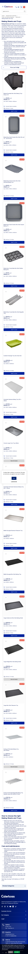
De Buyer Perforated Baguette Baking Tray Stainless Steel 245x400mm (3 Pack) (13, 793)
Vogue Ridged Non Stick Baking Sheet (12, 661)
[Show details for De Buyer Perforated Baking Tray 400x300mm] (14, 737)
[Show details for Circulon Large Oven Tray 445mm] (14, 431)
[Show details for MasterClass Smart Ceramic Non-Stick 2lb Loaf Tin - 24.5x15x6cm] (14, 125)
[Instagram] (5, 906)
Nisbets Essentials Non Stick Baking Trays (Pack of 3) (13, 94)
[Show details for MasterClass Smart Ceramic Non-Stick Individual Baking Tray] (14, 169)
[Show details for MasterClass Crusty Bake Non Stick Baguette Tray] (14, 300)
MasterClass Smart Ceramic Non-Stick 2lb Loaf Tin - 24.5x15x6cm (14, 138)
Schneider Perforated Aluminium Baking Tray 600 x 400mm (14, 487)
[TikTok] (16, 906)
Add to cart (14, 111)
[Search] (24, 11)
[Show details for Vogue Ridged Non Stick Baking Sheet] (14, 649)
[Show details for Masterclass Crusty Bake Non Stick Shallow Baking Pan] (14, 256)
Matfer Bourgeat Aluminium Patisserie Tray (13, 530)
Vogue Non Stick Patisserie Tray (11, 705)
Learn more (14, 481)
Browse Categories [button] (8, 886)
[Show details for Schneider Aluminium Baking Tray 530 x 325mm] (14, 387)
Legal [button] (2, 919)
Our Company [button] (5, 915)
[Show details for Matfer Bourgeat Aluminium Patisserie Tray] (14, 518)
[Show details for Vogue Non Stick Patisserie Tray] (14, 693)
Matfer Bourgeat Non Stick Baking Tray (12, 574)
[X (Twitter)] (7, 906)
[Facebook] (2, 906)
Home (3, 15)
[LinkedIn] (13, 906)
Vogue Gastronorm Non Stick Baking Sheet (13, 618)
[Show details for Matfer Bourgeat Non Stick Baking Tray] (14, 562)
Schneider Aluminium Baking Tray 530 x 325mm (12, 400)
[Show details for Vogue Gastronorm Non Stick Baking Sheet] (14, 606)
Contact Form (13, 935)
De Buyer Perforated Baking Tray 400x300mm (11, 749)
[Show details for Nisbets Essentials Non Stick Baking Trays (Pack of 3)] (14, 81)
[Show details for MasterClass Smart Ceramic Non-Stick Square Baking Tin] (14, 212)
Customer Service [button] (6, 911)
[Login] (18, 7)
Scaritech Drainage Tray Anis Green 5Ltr (13, 355)
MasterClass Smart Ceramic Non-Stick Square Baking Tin (14, 225)
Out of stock (14, 460)
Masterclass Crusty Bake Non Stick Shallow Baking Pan (13, 269)
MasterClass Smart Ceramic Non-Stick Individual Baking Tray (12, 181)
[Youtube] (10, 906)
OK (14, 478)
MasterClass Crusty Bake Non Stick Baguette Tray (14, 312)
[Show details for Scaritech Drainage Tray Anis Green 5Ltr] (14, 343)
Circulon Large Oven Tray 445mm (11, 443)
